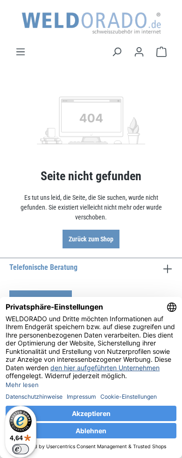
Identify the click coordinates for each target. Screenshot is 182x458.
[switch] (20, 449)
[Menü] (20, 51)
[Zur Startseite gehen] (91, 23)
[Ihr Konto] (139, 51)
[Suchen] (116, 51)
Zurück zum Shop (91, 239)
